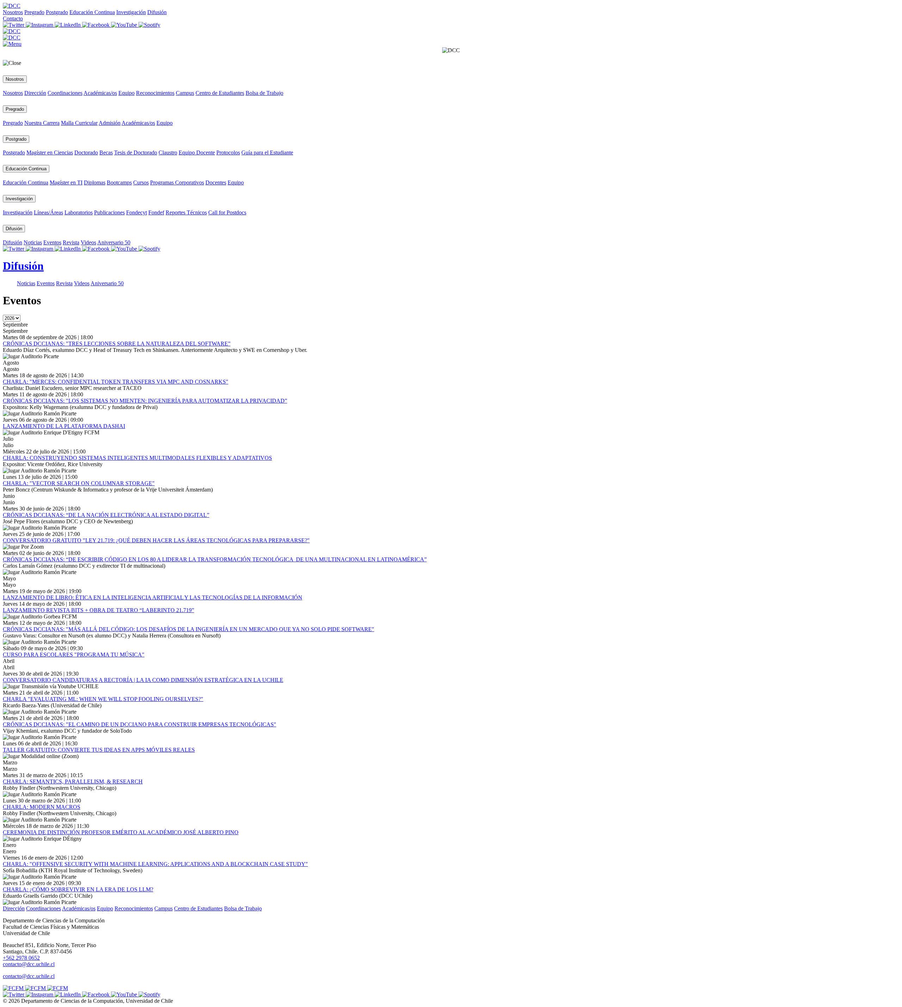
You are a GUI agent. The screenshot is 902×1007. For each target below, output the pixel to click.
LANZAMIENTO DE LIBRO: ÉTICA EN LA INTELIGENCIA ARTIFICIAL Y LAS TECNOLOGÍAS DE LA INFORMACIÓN (152, 597)
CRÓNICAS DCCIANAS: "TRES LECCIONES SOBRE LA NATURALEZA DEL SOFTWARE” (116, 344)
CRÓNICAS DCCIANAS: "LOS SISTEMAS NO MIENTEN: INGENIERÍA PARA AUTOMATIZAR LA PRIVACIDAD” (145, 401)
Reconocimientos (155, 93)
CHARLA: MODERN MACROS (41, 807)
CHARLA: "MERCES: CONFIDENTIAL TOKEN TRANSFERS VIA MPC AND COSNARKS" (115, 382)
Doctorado (86, 152)
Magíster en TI (66, 182)
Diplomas (94, 182)
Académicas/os (100, 93)
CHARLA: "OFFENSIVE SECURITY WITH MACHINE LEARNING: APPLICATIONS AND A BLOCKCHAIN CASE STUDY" (155, 864)
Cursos (141, 182)
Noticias (33, 242)
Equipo (126, 93)
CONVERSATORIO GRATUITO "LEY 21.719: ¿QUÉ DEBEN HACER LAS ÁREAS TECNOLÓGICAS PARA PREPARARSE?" (156, 540)
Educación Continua (92, 12)
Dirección (35, 93)
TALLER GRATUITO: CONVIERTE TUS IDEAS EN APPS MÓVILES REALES (99, 750)
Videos (88, 242)
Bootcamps (119, 182)
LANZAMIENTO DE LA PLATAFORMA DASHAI (64, 426)
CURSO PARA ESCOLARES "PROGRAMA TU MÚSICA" (73, 655)
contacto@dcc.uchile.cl (29, 976)
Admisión (110, 123)
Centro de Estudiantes (220, 93)
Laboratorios (78, 212)
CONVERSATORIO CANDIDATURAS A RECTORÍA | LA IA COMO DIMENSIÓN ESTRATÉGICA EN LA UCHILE (143, 680)
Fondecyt (136, 212)
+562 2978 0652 (21, 958)
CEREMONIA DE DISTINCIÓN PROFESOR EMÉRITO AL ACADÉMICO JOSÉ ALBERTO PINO (121, 832)
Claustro (168, 152)
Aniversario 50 (113, 242)
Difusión (157, 12)
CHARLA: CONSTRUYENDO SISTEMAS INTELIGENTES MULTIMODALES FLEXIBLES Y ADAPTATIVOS (137, 458)
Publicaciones (109, 212)
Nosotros (13, 12)
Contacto (13, 19)
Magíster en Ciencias (49, 152)
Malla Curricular (79, 123)
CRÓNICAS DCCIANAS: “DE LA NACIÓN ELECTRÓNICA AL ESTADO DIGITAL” (106, 515)
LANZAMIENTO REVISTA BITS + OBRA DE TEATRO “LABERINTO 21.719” (98, 610)
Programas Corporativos (177, 182)
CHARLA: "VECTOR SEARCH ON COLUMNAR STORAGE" (79, 483)
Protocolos (228, 152)
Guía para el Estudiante (267, 152)
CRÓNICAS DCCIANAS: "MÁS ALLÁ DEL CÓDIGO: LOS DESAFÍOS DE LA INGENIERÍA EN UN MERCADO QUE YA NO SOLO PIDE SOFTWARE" (188, 629)
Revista (71, 242)
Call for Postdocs (227, 212)
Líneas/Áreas (48, 212)
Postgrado (57, 12)
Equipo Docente (197, 152)
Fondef (156, 212)
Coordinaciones (65, 93)
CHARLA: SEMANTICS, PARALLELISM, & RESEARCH (73, 782)
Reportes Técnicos (186, 212)
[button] (12, 44)
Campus (185, 93)
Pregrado (34, 12)
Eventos (52, 242)
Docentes (215, 182)
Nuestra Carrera (42, 123)
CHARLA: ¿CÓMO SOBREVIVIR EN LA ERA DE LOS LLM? (78, 889)
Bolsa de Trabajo (264, 93)
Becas (106, 152)
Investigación (131, 12)
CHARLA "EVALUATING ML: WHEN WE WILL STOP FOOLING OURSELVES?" (103, 699)
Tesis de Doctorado (135, 152)
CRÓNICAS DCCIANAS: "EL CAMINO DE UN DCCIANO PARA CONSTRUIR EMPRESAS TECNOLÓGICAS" (139, 724)
